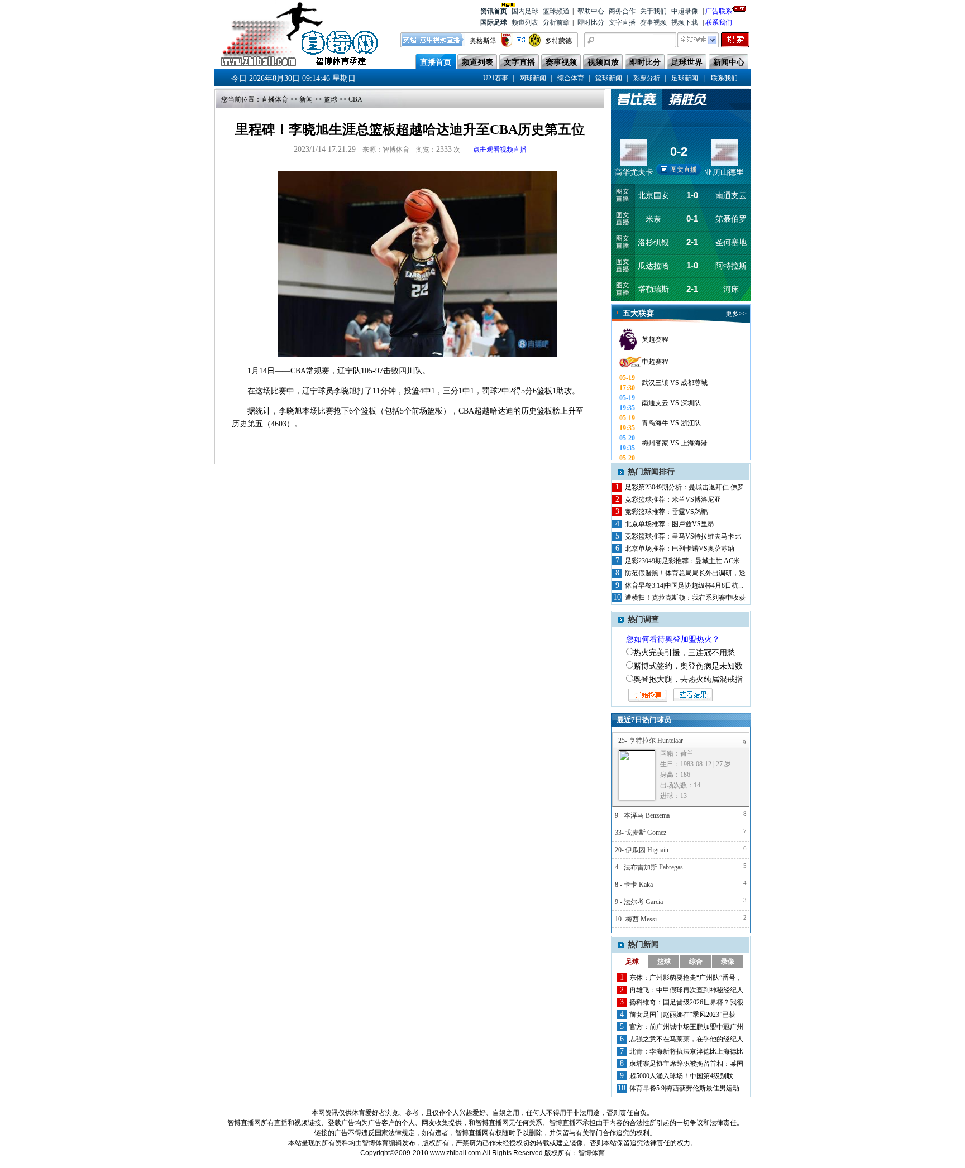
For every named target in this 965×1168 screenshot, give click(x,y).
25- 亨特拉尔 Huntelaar (650, 740)
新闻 (306, 99)
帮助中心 (590, 11)
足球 (632, 961)
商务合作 (622, 11)
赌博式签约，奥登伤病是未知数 (688, 666)
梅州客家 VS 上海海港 (675, 443)
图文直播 (683, 170)
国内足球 (525, 11)
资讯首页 (493, 11)
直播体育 (274, 99)
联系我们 (718, 22)
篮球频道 (556, 11)
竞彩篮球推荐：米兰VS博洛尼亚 (673, 499)
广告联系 (718, 11)
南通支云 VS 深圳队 (671, 403)
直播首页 (435, 62)
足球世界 (687, 62)
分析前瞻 (556, 22)
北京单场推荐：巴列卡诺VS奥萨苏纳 (679, 548)
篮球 (330, 99)
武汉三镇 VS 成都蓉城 (675, 383)
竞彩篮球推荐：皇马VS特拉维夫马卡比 (683, 536)
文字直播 (622, 22)
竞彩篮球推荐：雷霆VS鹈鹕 (666, 512)
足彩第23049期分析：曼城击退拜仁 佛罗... (687, 487)
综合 (696, 961)
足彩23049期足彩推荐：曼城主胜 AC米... (685, 561)
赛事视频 (653, 22)
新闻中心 (728, 62)
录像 (727, 961)
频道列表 (525, 22)
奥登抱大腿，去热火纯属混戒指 (688, 679)
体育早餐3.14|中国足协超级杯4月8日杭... (684, 585)
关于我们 (653, 11)
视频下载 (684, 22)
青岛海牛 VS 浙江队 (671, 423)
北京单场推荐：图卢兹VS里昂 (669, 524)
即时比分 (590, 22)
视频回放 (603, 62)
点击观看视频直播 (500, 149)
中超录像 (684, 11)
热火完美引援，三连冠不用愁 (684, 652)
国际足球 (493, 22)
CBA (355, 99)
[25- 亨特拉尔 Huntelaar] (637, 775)
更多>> (736, 314)
